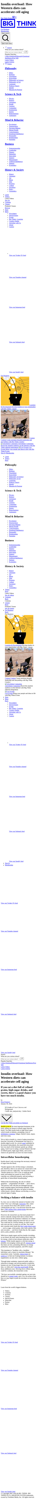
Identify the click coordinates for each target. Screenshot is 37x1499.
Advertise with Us (15, 223)
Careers (11, 227)
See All (7, 200)
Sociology (12, 187)
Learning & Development (13, 645)
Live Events (9, 693)
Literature (12, 176)
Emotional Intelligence (16, 134)
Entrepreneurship (14, 148)
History (11, 174)
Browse (7, 208)
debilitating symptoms (8, 1134)
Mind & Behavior (14, 120)
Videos (7, 197)
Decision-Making (14, 128)
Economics (12, 165)
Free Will (15, 58)
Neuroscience (13, 126)
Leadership (12, 150)
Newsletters (13, 213)
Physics (11, 98)
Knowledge (13, 78)
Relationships (13, 137)
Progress (12, 184)
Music (11, 180)
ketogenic (23, 1204)
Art (10, 178)
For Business (5, 29)
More (6, 212)
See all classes (9, 608)
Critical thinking (10, 56)
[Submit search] (26, 52)
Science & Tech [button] (13, 490)
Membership (5, 31)
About (11, 225)
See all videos (9, 595)
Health (11, 104)
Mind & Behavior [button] (14, 516)
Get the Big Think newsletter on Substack (14, 1123)
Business (9, 144)
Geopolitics (12, 191)
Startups (11, 163)
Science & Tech (13, 94)
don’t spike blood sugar (28, 1226)
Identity (11, 88)
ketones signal (30, 1243)
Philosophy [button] (11, 464)
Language (12, 84)
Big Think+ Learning (16, 219)
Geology (12, 106)
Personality (12, 136)
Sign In (3, 453)
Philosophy (19, 56)
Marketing (12, 154)
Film (10, 182)
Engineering (13, 110)
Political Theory (14, 86)
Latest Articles (9, 62)
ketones (3, 1241)
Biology (11, 100)
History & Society (14, 169)
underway (4, 1256)
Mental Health (13, 130)
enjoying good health (21, 1267)
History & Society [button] (14, 566)
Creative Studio (14, 221)
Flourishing (12, 76)
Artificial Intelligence (16, 161)
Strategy (11, 158)
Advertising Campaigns (13, 686)
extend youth (13, 1276)
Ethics (11, 73)
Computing (12, 108)
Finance (11, 152)
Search (9, 48)
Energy (11, 112)
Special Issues (13, 215)
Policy (11, 189)
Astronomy (12, 115)
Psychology (13, 124)
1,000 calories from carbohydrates (15, 1209)
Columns (8, 202)
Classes (7, 204)
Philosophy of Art (15, 82)
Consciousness (14, 132)
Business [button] (9, 540)
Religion (12, 74)
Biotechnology (14, 114)
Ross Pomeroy (5, 1102)
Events (11, 217)
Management (13, 160)
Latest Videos (9, 60)
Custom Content (10, 678)
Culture (11, 185)
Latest (7, 195)
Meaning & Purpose (15, 90)
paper (24, 1143)
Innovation (12, 156)
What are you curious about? (14, 49)
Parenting (12, 139)
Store (6, 210)
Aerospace (12, 102)
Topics (9, 64)
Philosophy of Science (16, 80)
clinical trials (24, 1254)
